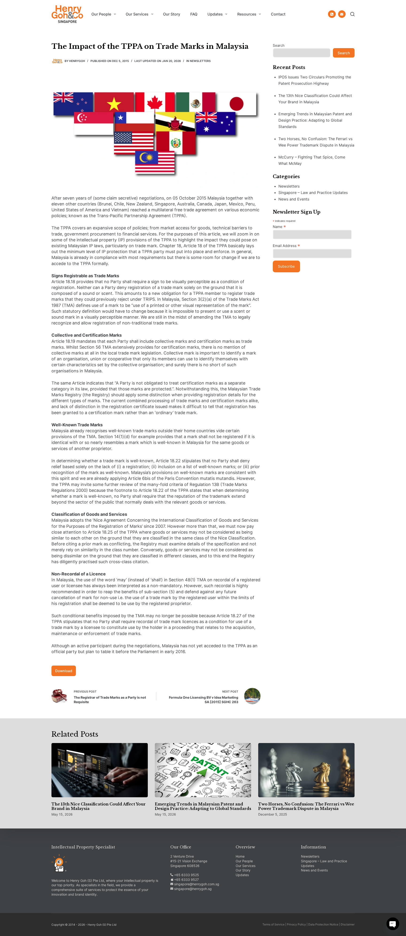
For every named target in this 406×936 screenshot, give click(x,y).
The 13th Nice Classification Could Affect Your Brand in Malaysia (98, 806)
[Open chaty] (392, 923)
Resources (246, 14)
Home (240, 856)
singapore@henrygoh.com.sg (196, 884)
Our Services (137, 14)
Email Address (286, 245)
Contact (278, 14)
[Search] (352, 14)
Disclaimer (348, 924)
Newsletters (200, 61)
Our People (101, 14)
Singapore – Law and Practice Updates (313, 192)
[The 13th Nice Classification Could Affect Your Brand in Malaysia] (99, 770)
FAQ (193, 14)
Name (279, 226)
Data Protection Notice (323, 924)
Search (279, 45)
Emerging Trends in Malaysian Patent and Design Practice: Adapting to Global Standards (315, 120)
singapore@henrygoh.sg (192, 889)
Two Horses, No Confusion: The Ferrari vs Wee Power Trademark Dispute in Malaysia (306, 806)
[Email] (342, 14)
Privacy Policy (296, 924)
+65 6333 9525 (186, 875)
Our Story (171, 14)
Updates (215, 14)
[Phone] (332, 14)
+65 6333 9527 (186, 880)
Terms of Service (273, 924)
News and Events (293, 199)
